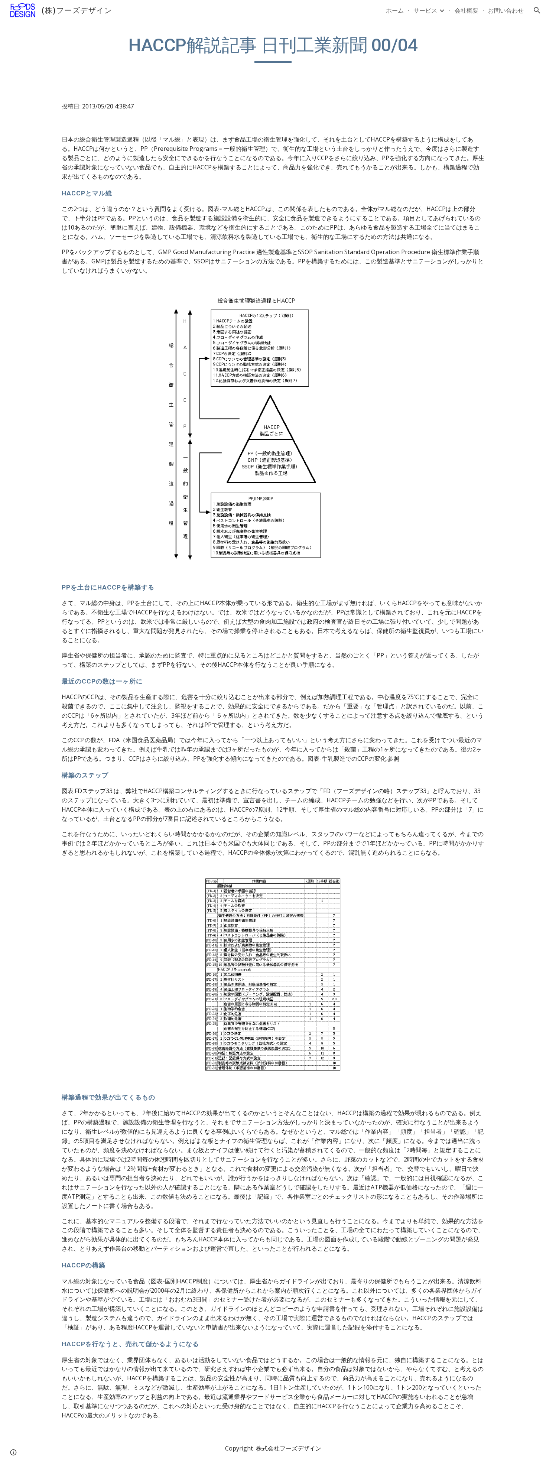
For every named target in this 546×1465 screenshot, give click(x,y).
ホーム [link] (395, 10)
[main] (273, 48)
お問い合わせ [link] (506, 10)
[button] (537, 10)
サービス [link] (425, 10)
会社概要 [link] (466, 10)
